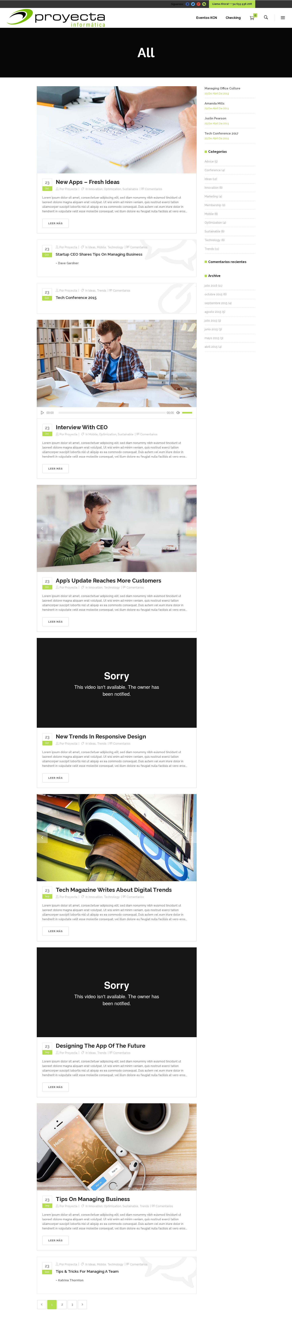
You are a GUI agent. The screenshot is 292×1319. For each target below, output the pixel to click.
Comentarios (153, 189)
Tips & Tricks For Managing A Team (87, 1271)
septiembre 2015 (216, 303)
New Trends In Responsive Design (101, 736)
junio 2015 (211, 329)
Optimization (112, 189)
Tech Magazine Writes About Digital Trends (114, 890)
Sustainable (130, 189)
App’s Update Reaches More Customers (108, 580)
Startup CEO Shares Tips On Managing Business (99, 254)
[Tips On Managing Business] (117, 1146)
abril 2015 (211, 346)
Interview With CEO (82, 427)
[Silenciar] (178, 412)
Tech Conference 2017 (221, 133)
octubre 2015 (213, 294)
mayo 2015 (212, 338)
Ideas (92, 247)
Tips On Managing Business (93, 1199)
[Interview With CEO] (117, 363)
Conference (213, 170)
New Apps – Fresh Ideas (88, 182)
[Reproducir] (42, 412)
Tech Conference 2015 (76, 297)
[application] (117, 413)
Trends (101, 290)
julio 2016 (211, 285)
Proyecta (71, 189)
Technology (115, 247)
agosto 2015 (213, 311)
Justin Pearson (215, 118)
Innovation (95, 189)
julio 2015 (211, 320)
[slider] (187, 412)
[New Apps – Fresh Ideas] (117, 129)
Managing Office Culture (222, 88)
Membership (213, 205)
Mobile (101, 247)
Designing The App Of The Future (100, 1046)
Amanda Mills (214, 103)
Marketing (211, 196)
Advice (209, 161)
